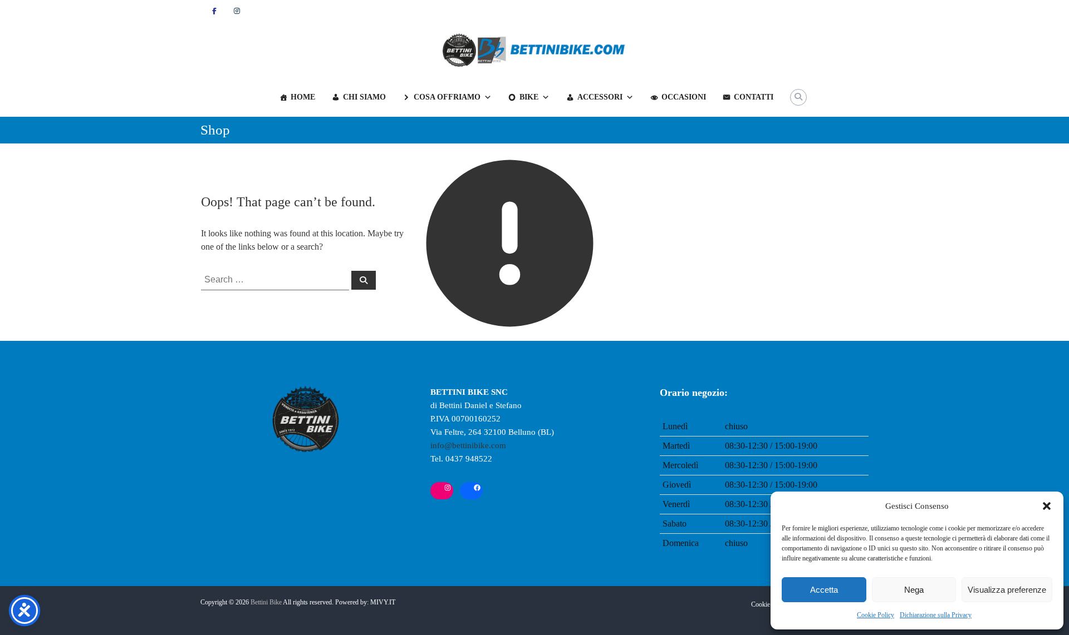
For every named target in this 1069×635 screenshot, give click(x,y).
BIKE (528, 97)
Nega (914, 589)
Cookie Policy (875, 615)
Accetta (824, 589)
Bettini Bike (266, 602)
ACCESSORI (599, 97)
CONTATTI (753, 97)
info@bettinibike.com (468, 445)
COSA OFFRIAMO (447, 97)
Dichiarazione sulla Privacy (936, 615)
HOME (303, 97)
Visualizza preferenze (1007, 589)
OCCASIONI (683, 97)
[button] (1046, 506)
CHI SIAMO (364, 97)
